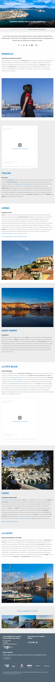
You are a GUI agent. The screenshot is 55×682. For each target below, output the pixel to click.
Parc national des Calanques (14, 500)
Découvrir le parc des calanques (10, 521)
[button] (44, 3)
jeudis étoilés (23, 390)
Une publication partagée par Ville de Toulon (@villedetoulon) (16, 166)
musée (15, 379)
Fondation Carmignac (7, 233)
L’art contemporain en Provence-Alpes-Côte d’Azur (14, 236)
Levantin (10, 510)
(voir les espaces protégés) (28, 518)
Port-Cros (30, 231)
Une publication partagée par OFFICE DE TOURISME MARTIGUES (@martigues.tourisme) (22, 439)
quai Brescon (18, 377)
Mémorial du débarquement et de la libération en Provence (23, 184)
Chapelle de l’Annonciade (16, 383)
